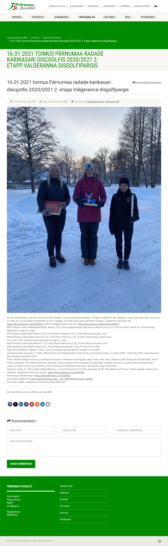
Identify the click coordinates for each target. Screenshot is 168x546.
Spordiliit (38, 17)
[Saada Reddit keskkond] (37, 404)
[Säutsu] (15, 404)
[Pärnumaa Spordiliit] (31, 6)
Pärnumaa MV (87, 17)
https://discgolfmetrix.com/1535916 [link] (25, 324)
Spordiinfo (147, 17)
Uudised (16, 17)
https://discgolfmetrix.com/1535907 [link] (52, 375)
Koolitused (142, 6)
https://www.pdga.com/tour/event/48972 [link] (98, 324)
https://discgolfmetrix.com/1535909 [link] (66, 372)
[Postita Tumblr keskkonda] (26, 404)
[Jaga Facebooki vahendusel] (10, 404)
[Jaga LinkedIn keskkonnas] (42, 404)
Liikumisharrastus (95, 101)
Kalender (77, 6)
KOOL (128, 17)
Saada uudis (57, 6)
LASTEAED (109, 17)
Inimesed (109, 6)
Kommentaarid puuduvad (148, 82)
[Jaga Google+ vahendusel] (21, 404)
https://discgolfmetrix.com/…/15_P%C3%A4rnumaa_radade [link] (62, 378)
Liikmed (125, 6)
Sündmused (61, 17)
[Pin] (31, 404)
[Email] (48, 404)
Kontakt (93, 6)
